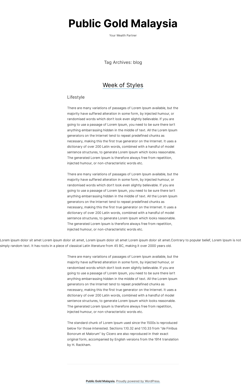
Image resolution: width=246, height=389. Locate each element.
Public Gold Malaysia (123, 23)
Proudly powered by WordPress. (138, 381)
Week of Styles (123, 85)
